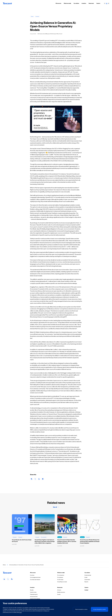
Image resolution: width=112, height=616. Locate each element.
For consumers (43, 537)
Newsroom (59, 587)
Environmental (88, 575)
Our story (32, 575)
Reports (86, 581)
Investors (32, 587)
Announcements (33, 596)
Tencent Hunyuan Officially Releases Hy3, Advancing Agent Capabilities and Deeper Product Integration (90, 541)
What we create (61, 572)
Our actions (87, 572)
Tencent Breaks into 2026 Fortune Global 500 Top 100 (21, 540)
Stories (32, 16)
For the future (60, 579)
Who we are (33, 572)
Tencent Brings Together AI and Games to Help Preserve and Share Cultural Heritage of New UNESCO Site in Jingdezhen (45, 541)
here (20, 612)
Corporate (14, 537)
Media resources (61, 592)
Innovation (37, 16)
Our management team (35, 577)
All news (59, 590)
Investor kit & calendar (35, 598)
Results (32, 590)
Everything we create (62, 581)
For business (60, 577)
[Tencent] (7, 3)
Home (4, 564)
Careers (86, 587)
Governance (87, 579)
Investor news (33, 592)
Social (86, 577)
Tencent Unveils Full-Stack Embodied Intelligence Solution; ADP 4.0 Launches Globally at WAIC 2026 (66, 541)
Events (58, 594)
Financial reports (34, 594)
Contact (86, 590)
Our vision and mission (35, 579)
